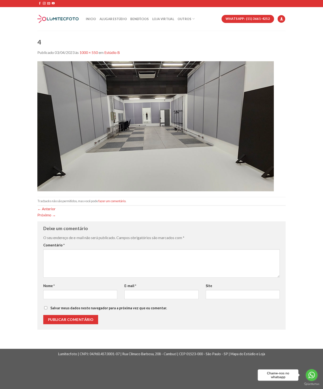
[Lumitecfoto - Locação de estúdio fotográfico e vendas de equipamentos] (58, 19)
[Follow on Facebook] (39, 3)
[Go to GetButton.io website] (311, 384)
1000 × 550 (88, 52)
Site (209, 286)
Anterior (46, 208)
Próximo (46, 215)
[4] (155, 125)
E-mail (130, 286)
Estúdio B (112, 52)
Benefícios (139, 19)
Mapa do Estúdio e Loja (248, 354)
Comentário (54, 245)
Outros (185, 19)
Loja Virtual (163, 19)
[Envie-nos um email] (48, 3)
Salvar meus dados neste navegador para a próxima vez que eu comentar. (108, 308)
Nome (49, 286)
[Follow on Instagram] (44, 3)
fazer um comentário (112, 201)
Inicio (91, 19)
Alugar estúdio (113, 19)
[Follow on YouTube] (53, 3)
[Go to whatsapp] (312, 375)
